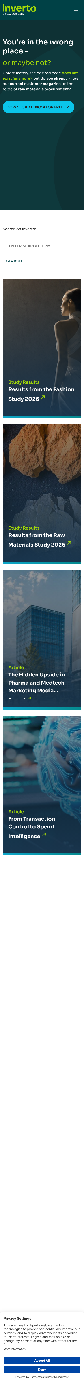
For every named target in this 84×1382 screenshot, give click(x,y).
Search (14, 261)
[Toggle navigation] (76, 10)
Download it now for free (34, 107)
